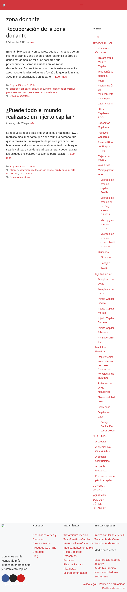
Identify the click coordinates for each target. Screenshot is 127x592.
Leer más (61, 76)
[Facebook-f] (5, 578)
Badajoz (105, 263)
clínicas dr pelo (28, 88)
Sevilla (104, 268)
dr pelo (40, 88)
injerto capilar (59, 88)
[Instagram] (13, 578)
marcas (71, 88)
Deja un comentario (20, 96)
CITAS (96, 37)
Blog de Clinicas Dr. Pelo (22, 85)
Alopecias (101, 441)
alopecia (14, 170)
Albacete (106, 257)
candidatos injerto (28, 170)
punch (25, 92)
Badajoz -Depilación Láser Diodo (107, 426)
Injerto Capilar (103, 274)
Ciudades (103, 252)
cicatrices (15, 88)
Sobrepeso (104, 407)
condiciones (61, 170)
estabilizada (12, 173)
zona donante (50, 92)
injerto (48, 88)
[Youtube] (21, 578)
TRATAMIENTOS (102, 42)
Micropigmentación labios (107, 224)
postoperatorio (13, 92)
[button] (81, 5)
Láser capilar (106, 103)
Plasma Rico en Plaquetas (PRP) (105, 146)
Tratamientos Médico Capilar (105, 62)
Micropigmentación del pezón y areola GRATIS (107, 206)
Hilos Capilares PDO (103, 113)
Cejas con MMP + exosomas (104, 160)
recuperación (35, 92)
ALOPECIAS (100, 436)
